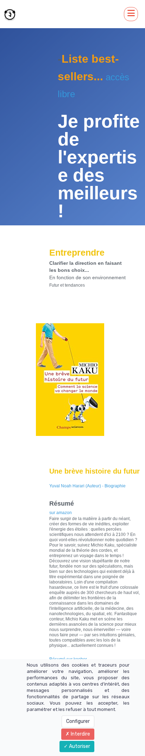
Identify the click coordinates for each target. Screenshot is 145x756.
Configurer (78, 721)
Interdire (80, 734)
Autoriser (79, 746)
